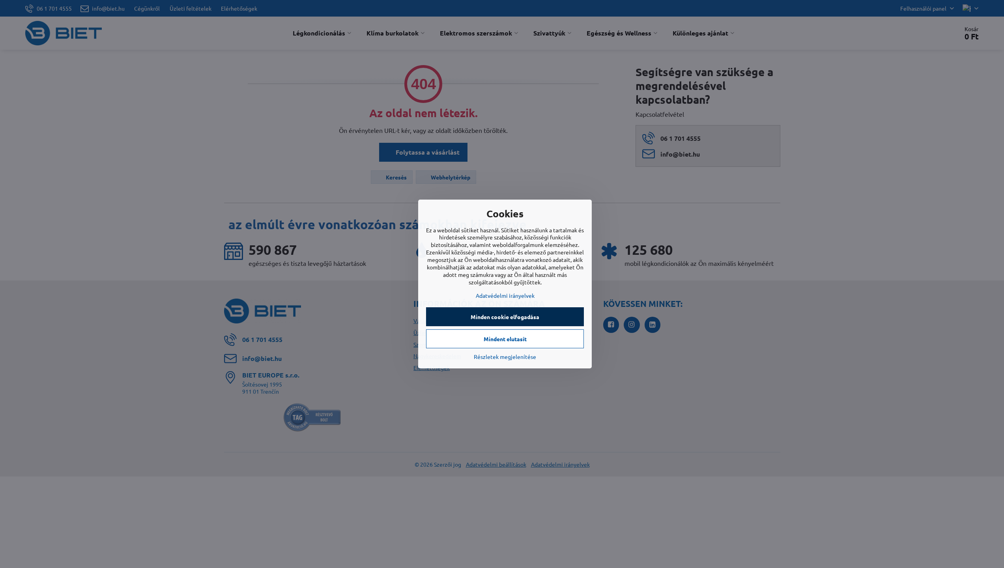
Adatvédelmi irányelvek (505, 295)
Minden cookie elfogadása (505, 316)
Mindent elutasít (505, 338)
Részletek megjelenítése (505, 356)
